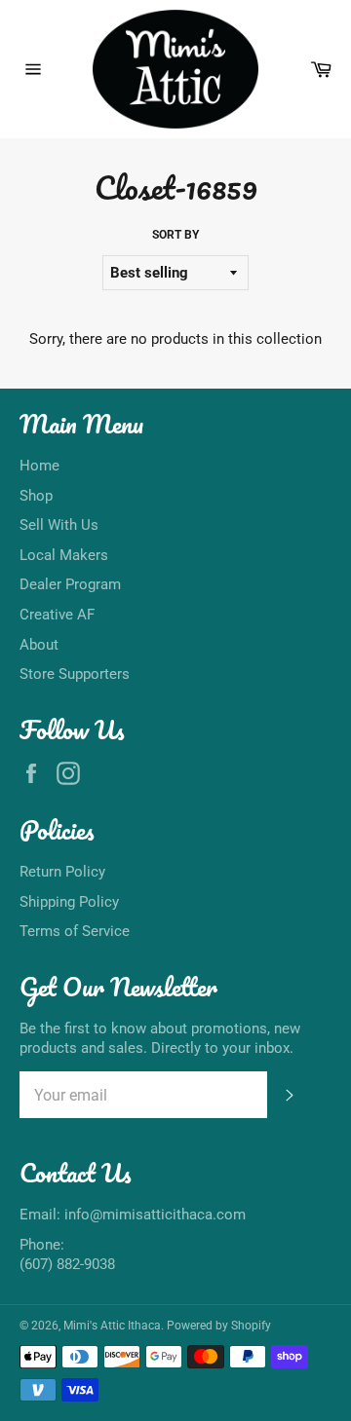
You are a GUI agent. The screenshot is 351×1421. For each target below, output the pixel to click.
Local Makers (64, 555)
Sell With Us (59, 525)
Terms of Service (75, 931)
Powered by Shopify (219, 1325)
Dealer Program (70, 584)
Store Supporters (75, 674)
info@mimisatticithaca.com (155, 1214)
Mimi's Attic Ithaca (112, 1325)
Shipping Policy (69, 902)
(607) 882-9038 (67, 1264)
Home (39, 465)
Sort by (175, 235)
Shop (36, 496)
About (39, 645)
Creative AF (57, 614)
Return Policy (62, 871)
